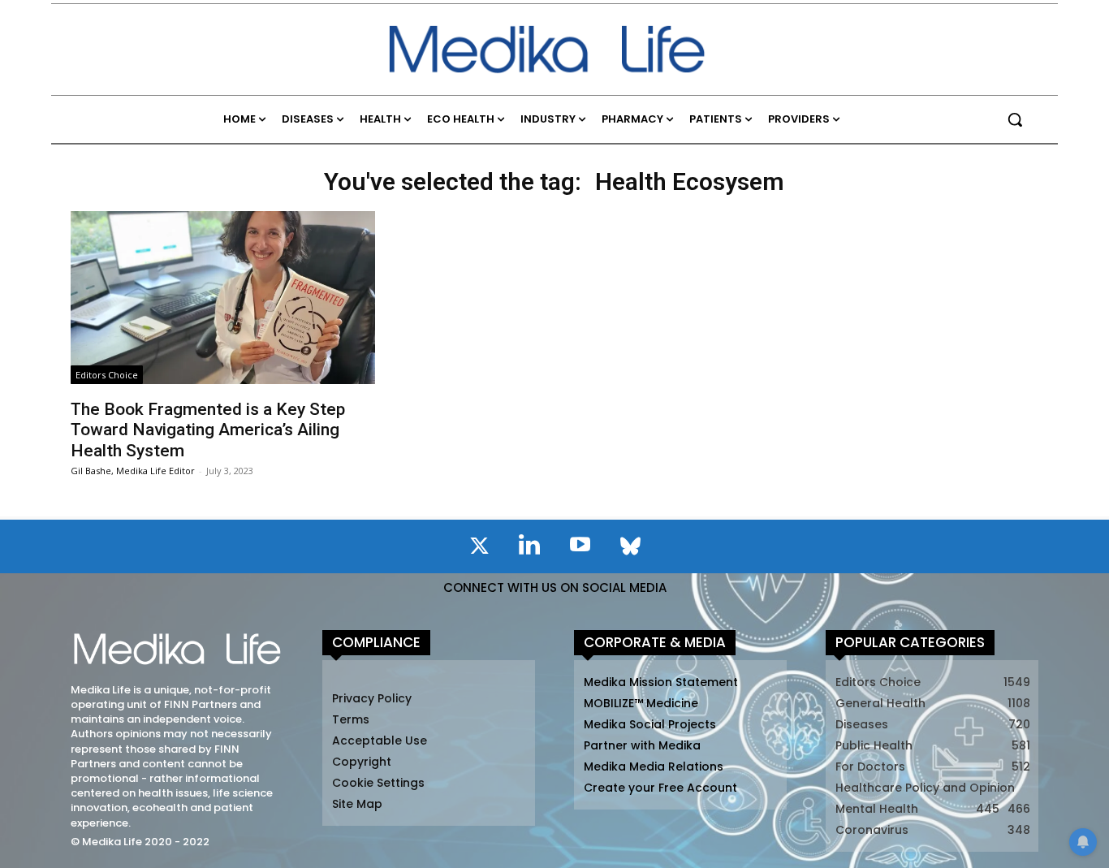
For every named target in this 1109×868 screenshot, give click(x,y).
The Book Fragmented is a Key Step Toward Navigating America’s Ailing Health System (208, 429)
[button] (1014, 119)
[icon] (479, 548)
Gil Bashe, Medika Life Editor (133, 470)
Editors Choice (107, 375)
